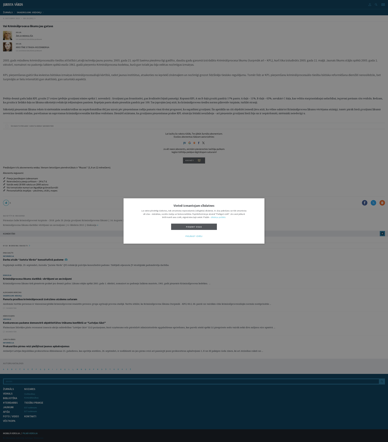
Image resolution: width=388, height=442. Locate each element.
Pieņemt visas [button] (194, 227)
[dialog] (194, 221)
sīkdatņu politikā (218, 217)
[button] (194, 236)
